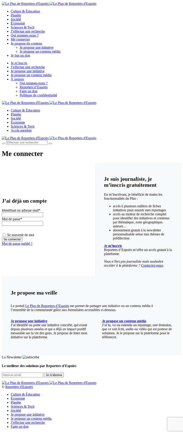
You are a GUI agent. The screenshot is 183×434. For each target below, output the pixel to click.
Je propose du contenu (26, 43)
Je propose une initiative (37, 47)
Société (16, 19)
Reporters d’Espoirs (34, 87)
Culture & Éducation (25, 11)
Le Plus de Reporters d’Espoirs (47, 306)
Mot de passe (12, 219)
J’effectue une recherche (28, 31)
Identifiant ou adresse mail (21, 210)
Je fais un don (20, 55)
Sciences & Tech (22, 27)
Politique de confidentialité (38, 95)
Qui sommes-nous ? (25, 35)
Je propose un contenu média (40, 51)
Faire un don (28, 91)
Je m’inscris (19, 63)
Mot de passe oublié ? (17, 243)
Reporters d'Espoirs (19, 387)
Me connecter (20, 39)
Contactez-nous (152, 265)
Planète (16, 15)
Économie (18, 23)
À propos (17, 79)
